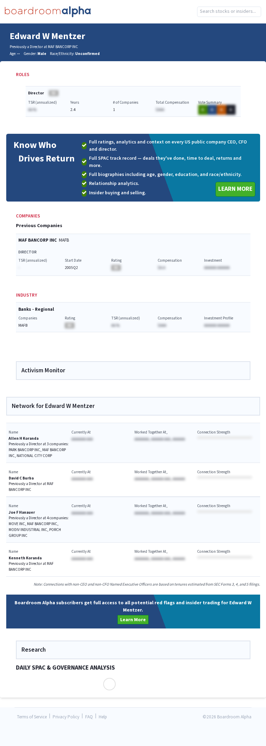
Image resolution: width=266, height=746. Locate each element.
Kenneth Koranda (25, 558)
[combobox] (229, 12)
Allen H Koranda (23, 438)
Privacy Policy (66, 717)
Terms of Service (32, 717)
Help (103, 717)
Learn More (235, 189)
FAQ (89, 717)
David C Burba (21, 478)
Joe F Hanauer (22, 512)
